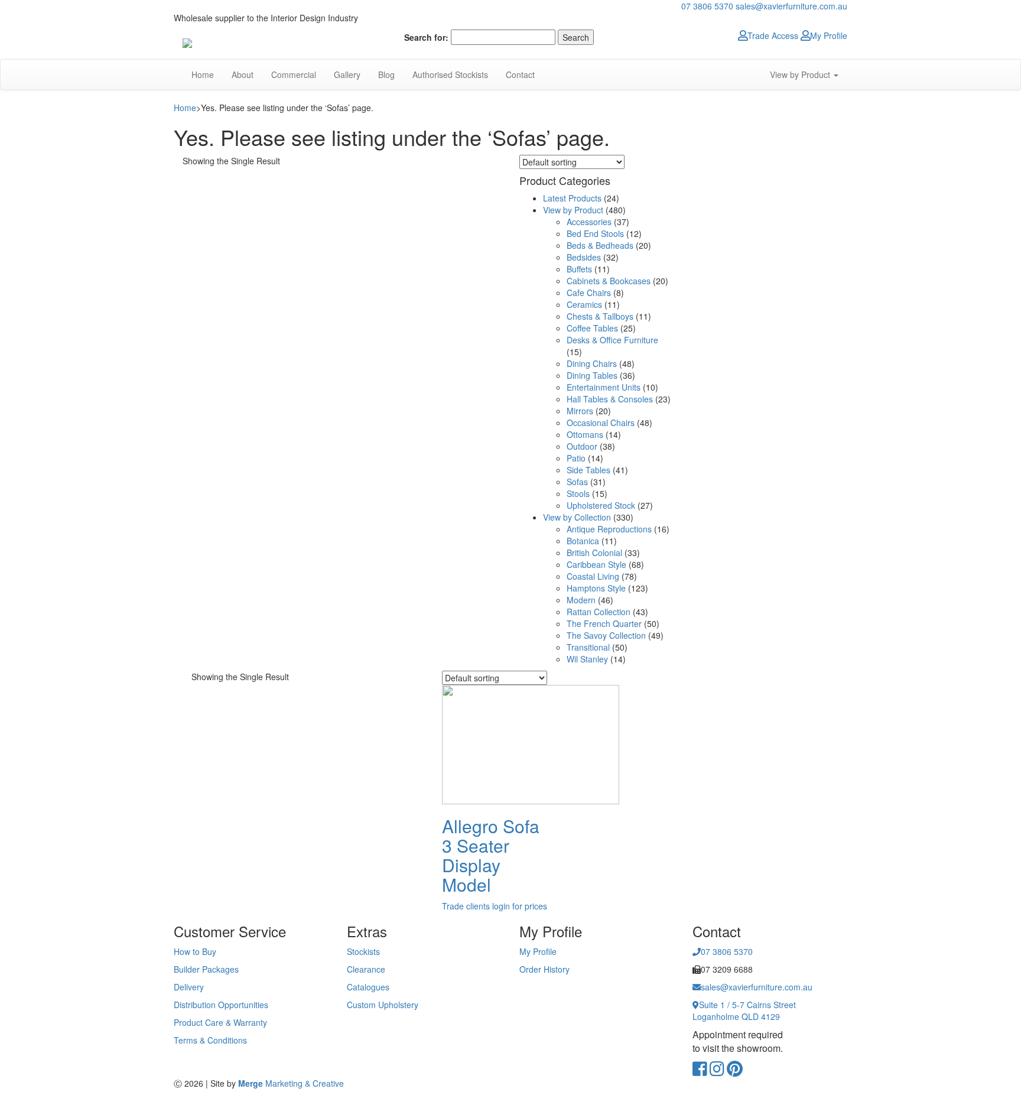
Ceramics (584, 304)
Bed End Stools (595, 233)
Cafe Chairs (589, 292)
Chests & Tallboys (600, 316)
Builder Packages (206, 969)
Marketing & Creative (291, 1083)
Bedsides (584, 257)
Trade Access (772, 35)
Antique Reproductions (609, 529)
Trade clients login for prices (494, 906)
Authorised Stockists (450, 74)
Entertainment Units (603, 387)
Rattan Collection (598, 612)
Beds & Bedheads (600, 245)
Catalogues (368, 987)
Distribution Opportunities (221, 1004)
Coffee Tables (592, 328)
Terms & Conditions (210, 1040)
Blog (386, 74)
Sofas (577, 482)
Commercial (293, 74)
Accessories (589, 222)
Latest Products (572, 198)
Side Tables (588, 470)
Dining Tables (592, 375)
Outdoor (582, 446)
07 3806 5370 (707, 6)
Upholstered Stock (601, 505)
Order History (544, 969)
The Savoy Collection (606, 635)
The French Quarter (604, 623)
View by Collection (577, 517)
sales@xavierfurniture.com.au (791, 6)
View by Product (801, 74)
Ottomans (585, 434)
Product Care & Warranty (220, 1022)
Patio (576, 458)
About (242, 74)
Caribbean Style (596, 564)
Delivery (189, 987)
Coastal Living (593, 576)
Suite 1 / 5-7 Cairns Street (744, 1010)
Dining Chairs (592, 363)
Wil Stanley (587, 659)
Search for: (426, 37)
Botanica (583, 541)
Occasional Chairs (601, 422)
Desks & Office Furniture (612, 340)
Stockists (363, 951)
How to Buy (195, 951)
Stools (578, 493)
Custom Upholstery (382, 1004)
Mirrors (580, 411)
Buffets (579, 269)
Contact (520, 74)
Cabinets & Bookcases (609, 281)
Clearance (366, 969)
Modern (581, 600)
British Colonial (594, 552)
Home (202, 74)
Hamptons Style (596, 588)
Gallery (347, 74)
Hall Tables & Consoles (610, 399)
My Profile (828, 35)
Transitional (588, 647)
